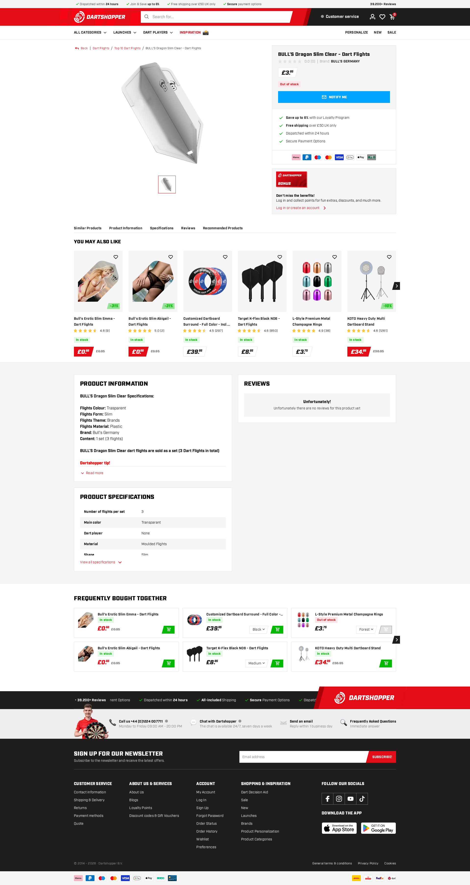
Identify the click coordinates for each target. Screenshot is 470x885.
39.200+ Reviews (383, 4)
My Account (205, 792)
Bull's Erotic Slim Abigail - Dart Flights (150, 322)
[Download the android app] (378, 828)
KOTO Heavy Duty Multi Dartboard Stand (366, 322)
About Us (136, 792)
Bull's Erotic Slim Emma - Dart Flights (94, 322)
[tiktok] (362, 799)
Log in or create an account (298, 208)
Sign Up (202, 808)
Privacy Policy (368, 863)
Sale (244, 800)
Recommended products (223, 228)
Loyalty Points (140, 808)
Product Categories (256, 839)
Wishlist (202, 839)
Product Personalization (260, 831)
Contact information (90, 792)
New (244, 808)
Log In (201, 800)
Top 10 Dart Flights (127, 48)
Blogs (133, 800)
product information (125, 228)
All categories (88, 32)
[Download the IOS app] (339, 828)
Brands (247, 824)
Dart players (155, 32)
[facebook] (327, 799)
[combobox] (218, 17)
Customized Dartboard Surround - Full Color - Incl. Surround (205, 322)
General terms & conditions (332, 863)
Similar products (87, 228)
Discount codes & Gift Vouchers (154, 816)
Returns (80, 808)
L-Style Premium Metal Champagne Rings (311, 322)
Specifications (162, 228)
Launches (122, 32)
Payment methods (88, 816)
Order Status (206, 824)
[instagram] (339, 799)
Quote (78, 824)
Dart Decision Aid (254, 792)
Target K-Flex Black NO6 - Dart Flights (259, 322)
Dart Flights (101, 48)
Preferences (206, 847)
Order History (206, 831)
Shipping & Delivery (89, 800)
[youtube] (350, 799)
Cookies (390, 863)
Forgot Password (209, 816)
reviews (188, 228)
